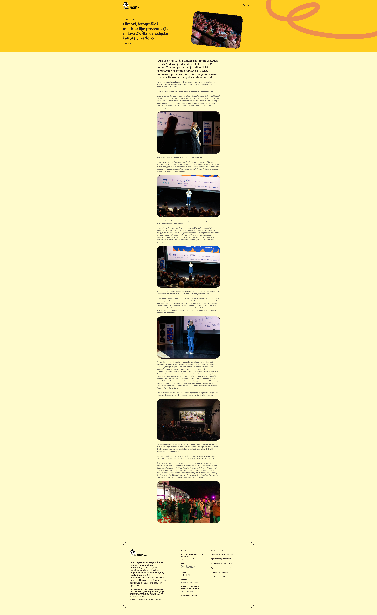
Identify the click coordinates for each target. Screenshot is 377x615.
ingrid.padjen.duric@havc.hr (190, 559)
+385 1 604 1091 (186, 575)
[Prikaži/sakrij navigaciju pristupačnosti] (248, 5)
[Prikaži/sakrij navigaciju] (244, 5)
